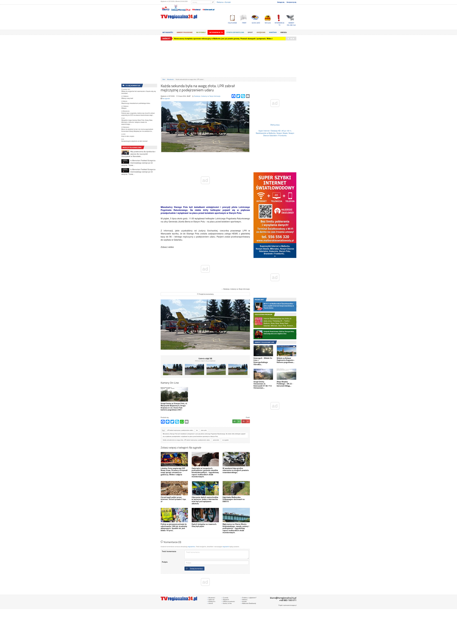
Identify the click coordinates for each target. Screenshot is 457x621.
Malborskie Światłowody (248, 603)
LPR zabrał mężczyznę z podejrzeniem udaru (180, 430)
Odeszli (283, 32)
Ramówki (273, 32)
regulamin (226, 546)
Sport (250, 32)
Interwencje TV (216, 32)
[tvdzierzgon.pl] (208, 8)
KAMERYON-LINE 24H (291, 24)
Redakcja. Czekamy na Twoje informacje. (207, 96)
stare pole (204, 430)
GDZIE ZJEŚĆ (256, 23)
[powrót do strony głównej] (182, 17)
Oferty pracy (275, 125)
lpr (197, 430)
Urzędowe (261, 32)
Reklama (220, 2)
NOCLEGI (268, 23)
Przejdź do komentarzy (206, 294)
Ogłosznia (210, 599)
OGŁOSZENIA (232, 23)
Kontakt (228, 2)
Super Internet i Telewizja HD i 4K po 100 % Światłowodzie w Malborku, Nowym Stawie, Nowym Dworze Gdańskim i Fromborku (275, 133)
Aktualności (167, 32)
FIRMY (244, 23)
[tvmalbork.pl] (165, 8)
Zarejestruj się (291, 2)
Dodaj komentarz (196, 568)
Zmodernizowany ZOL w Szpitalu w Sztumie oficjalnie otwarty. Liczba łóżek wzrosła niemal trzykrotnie (215, 38)
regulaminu (191, 546)
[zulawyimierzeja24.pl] (180, 8)
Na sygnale (201, 32)
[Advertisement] (228, 59)
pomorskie (216, 440)
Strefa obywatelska (235, 32)
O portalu (225, 598)
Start (163, 79)
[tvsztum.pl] (196, 8)
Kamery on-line (227, 603)
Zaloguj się (280, 2)
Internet (210, 603)
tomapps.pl (293, 605)
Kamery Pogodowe (185, 32)
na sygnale (225, 440)
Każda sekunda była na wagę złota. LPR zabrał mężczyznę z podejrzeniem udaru (186, 440)
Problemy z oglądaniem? (248, 598)
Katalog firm (211, 601)
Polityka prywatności (228, 601)
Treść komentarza (169, 551)
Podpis (165, 562)
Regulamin (225, 599)
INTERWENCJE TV (279, 24)
